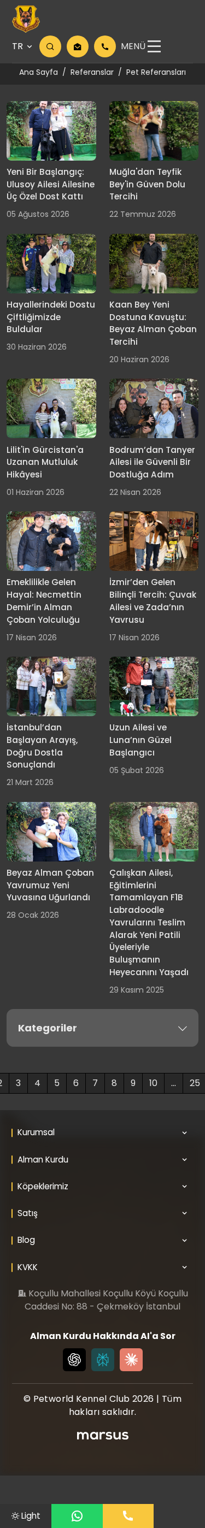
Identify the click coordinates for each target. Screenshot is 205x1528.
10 (153, 1083)
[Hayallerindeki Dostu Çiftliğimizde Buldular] (51, 263)
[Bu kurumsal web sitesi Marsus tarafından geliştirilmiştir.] (102, 1435)
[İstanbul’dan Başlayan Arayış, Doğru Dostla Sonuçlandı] (51, 686)
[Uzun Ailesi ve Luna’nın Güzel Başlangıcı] (154, 686)
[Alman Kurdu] (26, 19)
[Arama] (50, 46)
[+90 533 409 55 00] (105, 46)
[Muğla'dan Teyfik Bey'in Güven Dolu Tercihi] (154, 131)
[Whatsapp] (77, 1516)
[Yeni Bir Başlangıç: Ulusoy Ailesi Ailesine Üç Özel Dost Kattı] (51, 131)
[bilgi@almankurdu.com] (78, 46)
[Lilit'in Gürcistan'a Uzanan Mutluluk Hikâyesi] (51, 408)
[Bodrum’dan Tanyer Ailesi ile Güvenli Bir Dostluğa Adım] (154, 408)
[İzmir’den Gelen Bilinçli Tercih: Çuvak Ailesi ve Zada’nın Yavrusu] (154, 541)
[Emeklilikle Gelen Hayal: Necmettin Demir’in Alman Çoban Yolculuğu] (51, 541)
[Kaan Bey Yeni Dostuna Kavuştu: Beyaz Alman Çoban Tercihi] (154, 263)
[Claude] (131, 1359)
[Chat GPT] (74, 1359)
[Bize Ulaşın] (128, 1516)
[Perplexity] (102, 1359)
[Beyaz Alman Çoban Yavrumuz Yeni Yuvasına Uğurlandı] (51, 832)
